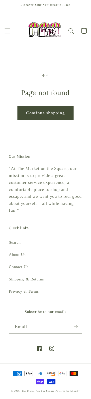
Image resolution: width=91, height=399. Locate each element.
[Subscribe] (75, 327)
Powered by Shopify (67, 390)
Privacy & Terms (24, 291)
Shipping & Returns (26, 279)
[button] (7, 31)
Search (15, 242)
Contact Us (18, 267)
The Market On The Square (38, 390)
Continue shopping (45, 113)
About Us (17, 254)
